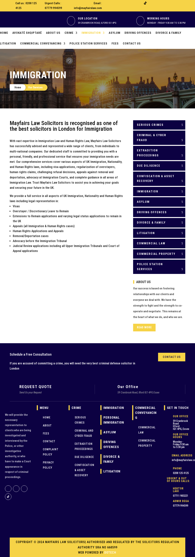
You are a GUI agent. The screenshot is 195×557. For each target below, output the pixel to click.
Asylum (114, 33)
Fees (115, 43)
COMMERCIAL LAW (151, 243)
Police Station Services (88, 43)
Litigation (8, 43)
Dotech (110, 552)
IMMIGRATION (147, 191)
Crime (69, 33)
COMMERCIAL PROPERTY (156, 254)
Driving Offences (138, 33)
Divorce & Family (168, 33)
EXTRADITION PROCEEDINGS (148, 153)
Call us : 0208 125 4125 (26, 6)
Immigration (91, 33)
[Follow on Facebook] (130, 3)
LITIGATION (146, 233)
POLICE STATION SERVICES (150, 266)
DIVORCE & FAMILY (151, 222)
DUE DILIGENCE (148, 165)
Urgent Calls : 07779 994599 (53, 6)
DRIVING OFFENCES (152, 212)
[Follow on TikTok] (145, 3)
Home (4, 33)
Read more (144, 327)
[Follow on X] (153, 3)
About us (53, 33)
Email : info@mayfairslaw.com (88, 6)
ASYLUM (143, 201)
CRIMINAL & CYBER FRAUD (151, 137)
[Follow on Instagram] (138, 3)
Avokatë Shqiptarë (27, 33)
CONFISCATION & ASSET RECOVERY (155, 178)
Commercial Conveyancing (41, 43)
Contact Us (132, 43)
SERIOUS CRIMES (150, 125)
